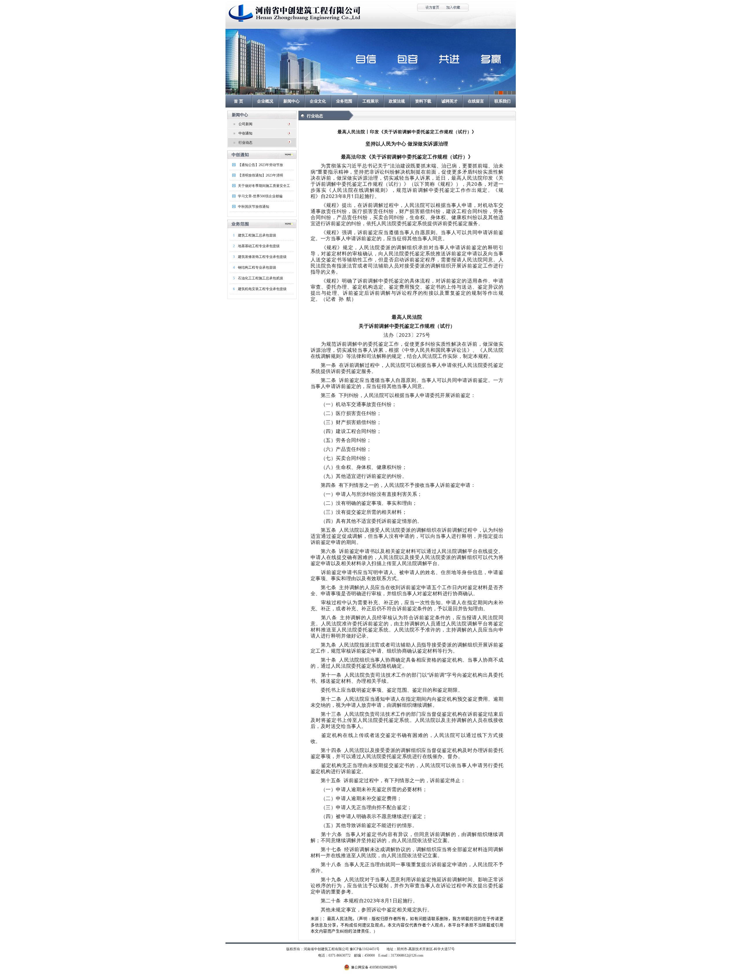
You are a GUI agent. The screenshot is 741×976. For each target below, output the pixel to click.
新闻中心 (291, 101)
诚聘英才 (449, 101)
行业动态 (245, 143)
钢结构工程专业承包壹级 (257, 267)
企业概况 (265, 101)
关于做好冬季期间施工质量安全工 (264, 186)
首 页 (238, 101)
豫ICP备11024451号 (364, 949)
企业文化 (318, 101)
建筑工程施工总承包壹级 (257, 235)
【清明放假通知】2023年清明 (260, 175)
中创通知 (245, 133)
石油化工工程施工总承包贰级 (260, 278)
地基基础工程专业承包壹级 (259, 246)
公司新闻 (245, 124)
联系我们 (502, 101)
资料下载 (423, 101)
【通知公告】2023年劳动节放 (260, 165)
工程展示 (370, 101)
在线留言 (476, 101)
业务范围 (344, 101)
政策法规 (397, 101)
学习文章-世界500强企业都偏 (260, 196)
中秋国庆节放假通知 (253, 207)
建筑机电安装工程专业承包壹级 (262, 289)
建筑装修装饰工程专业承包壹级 (262, 257)
